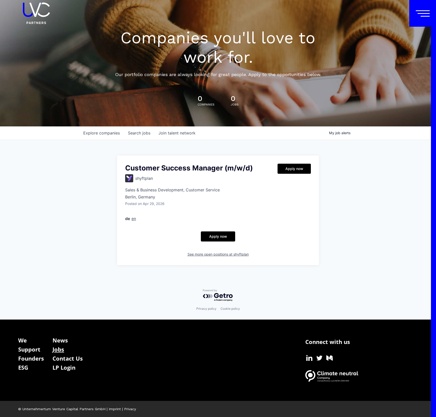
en (133, 218)
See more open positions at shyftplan (218, 254)
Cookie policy (230, 308)
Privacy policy (206, 308)
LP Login (63, 367)
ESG (23, 367)
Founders (31, 358)
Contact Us (67, 358)
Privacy (130, 409)
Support (29, 349)
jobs (139, 132)
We (22, 340)
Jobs (58, 349)
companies (101, 132)
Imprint (115, 409)
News (60, 340)
